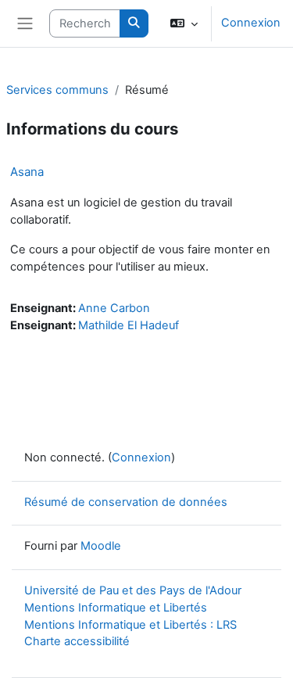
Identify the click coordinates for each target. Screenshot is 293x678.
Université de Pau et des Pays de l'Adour (132, 590)
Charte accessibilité (77, 641)
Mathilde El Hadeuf (128, 325)
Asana (27, 171)
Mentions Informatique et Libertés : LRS (130, 625)
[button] (184, 23)
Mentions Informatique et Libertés (115, 608)
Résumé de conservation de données (125, 502)
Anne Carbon (114, 308)
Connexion (250, 23)
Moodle (100, 546)
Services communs (57, 90)
